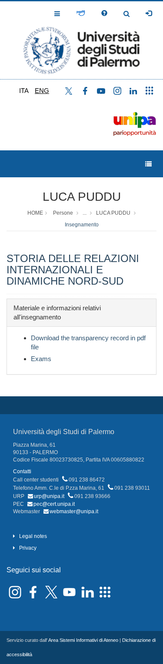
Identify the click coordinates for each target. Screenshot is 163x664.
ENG (42, 90)
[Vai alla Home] (81, 40)
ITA (24, 90)
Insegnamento (82, 225)
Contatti (22, 471)
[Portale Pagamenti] (80, 13)
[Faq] (104, 13)
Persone (63, 213)
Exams (41, 358)
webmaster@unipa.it (74, 511)
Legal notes (33, 536)
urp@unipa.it (49, 496)
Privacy (28, 548)
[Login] (148, 13)
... (84, 213)
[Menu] (148, 164)
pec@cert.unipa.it (54, 504)
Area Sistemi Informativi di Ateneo (83, 640)
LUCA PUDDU (82, 196)
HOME (35, 213)
